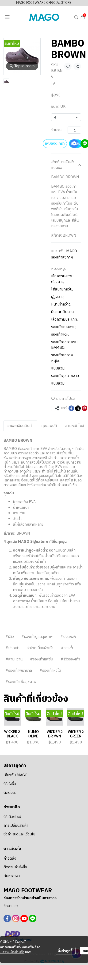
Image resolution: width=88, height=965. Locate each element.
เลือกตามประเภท (64, 319)
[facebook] (7, 918)
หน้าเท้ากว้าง (61, 304)
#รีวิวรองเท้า (70, 659)
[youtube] (24, 918)
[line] (32, 918)
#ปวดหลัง (68, 637)
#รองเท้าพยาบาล (18, 670)
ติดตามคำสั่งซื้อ (15, 867)
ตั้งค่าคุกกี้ (65, 951)
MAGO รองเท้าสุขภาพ (64, 254)
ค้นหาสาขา (12, 876)
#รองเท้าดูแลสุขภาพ (37, 637)
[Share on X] (78, 408)
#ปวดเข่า (12, 648)
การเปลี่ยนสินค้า (16, 825)
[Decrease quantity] (69, 130)
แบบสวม (58, 368)
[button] (76, 17)
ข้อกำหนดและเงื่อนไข (19, 834)
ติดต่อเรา (10, 793)
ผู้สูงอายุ (57, 297)
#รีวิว (9, 637)
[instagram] (15, 918)
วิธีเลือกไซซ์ (12, 817)
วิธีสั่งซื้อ (10, 784)
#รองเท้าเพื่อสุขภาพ (20, 682)
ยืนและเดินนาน (62, 312)
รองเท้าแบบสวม (63, 327)
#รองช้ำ (67, 648)
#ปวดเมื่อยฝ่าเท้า (40, 648)
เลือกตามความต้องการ (62, 279)
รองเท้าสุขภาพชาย (65, 376)
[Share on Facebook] (71, 408)
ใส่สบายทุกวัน (62, 289)
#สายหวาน (14, 659)
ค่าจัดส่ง (10, 858)
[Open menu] (7, 17)
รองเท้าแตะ (60, 335)
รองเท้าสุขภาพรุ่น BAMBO (64, 345)
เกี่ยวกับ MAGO (15, 775)
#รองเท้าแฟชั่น (41, 659)
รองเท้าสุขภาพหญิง (62, 358)
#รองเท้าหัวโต (50, 670)
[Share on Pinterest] (84, 408)
